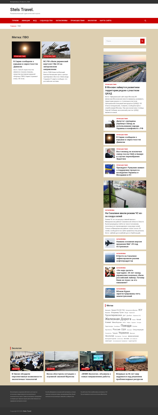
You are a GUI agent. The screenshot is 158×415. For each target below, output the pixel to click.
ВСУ (140, 310)
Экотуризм (118, 336)
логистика (120, 338)
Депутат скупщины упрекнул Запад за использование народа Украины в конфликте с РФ (129, 125)
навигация (108, 341)
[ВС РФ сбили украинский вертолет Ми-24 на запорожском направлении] (56, 50)
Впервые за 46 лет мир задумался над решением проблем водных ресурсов (129, 376)
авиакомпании (133, 336)
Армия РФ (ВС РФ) (118, 310)
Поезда (126, 326)
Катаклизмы (61, 21)
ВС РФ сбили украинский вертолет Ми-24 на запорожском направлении (55, 65)
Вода (126, 312)
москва (126, 338)
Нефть (128, 322)
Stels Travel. (22, 9)
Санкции (129, 330)
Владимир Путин (117, 312)
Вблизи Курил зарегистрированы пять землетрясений (128, 294)
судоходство (132, 341)
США (123, 329)
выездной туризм (110, 338)
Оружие (133, 322)
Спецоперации (138, 330)
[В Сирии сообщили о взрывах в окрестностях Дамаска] (26, 50)
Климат (108, 322)
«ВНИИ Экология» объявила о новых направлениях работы (96, 375)
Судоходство (46, 21)
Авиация (26, 21)
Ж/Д (35, 21)
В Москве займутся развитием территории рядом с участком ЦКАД (122, 90)
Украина (124, 332)
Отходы (139, 322)
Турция (115, 333)
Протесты (108, 330)
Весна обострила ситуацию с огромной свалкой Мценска (61, 375)
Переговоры (109, 326)
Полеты (134, 326)
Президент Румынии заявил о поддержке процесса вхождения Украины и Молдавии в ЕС (130, 171)
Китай (139, 319)
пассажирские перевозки (120, 341)
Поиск (142, 41)
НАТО (124, 322)
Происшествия (77, 21)
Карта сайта (105, 21)
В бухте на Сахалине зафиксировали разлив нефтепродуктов (127, 258)
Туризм (15, 21)
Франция (132, 333)
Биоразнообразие (131, 310)
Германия (132, 312)
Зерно (134, 319)
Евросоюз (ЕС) (137, 315)
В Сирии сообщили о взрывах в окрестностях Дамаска (25, 64)
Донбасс (129, 315)
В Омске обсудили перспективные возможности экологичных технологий (27, 376)
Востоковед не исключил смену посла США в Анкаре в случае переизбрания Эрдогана (129, 155)
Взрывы (107, 312)
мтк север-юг (133, 338)
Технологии (108, 333)
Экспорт (124, 336)
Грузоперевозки (113, 315)
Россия (116, 329)
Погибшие (117, 326)
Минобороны (117, 322)
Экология (92, 21)
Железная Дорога (118, 319)
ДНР (124, 315)
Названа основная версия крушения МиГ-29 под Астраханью (129, 244)
